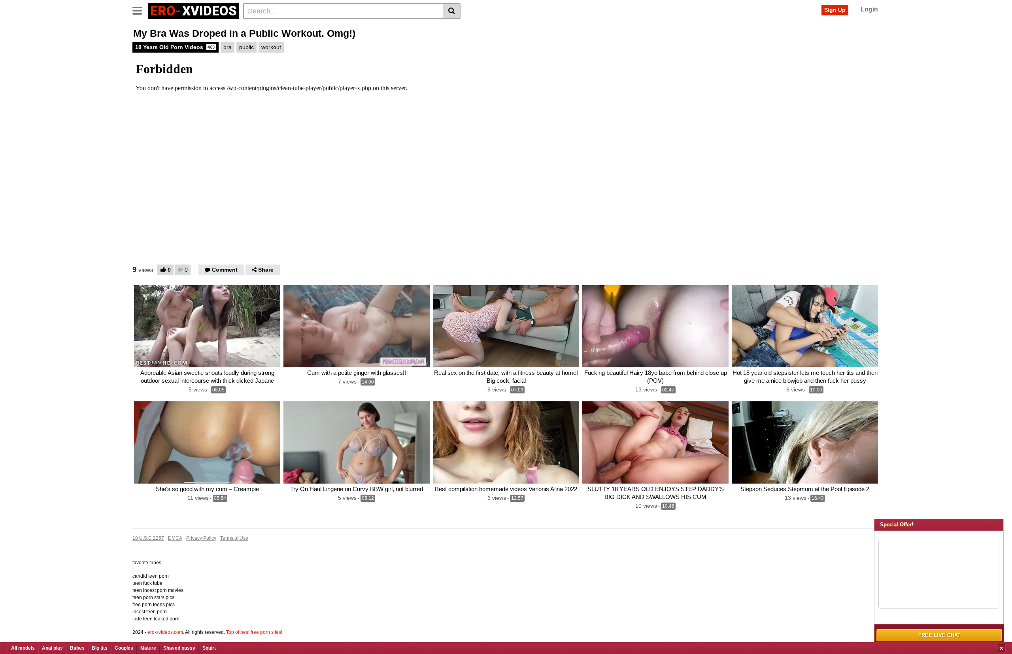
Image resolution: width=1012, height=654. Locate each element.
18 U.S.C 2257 (148, 538)
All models (23, 648)
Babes (77, 648)
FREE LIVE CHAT (939, 635)
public (246, 47)
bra (227, 47)
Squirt (209, 648)
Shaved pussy (179, 648)
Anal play (52, 648)
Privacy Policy (201, 538)
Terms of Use (234, 538)
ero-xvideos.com (165, 632)
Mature (148, 648)
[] (452, 11)
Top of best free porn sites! (254, 632)
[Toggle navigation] (140, 9)
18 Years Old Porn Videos (175, 47)
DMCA (175, 538)
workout (271, 47)
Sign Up (835, 10)
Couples (124, 648)
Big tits (100, 648)
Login (869, 9)
